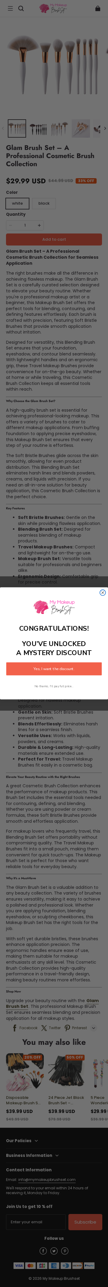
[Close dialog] (103, 593)
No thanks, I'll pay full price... (54, 686)
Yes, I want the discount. (54, 669)
